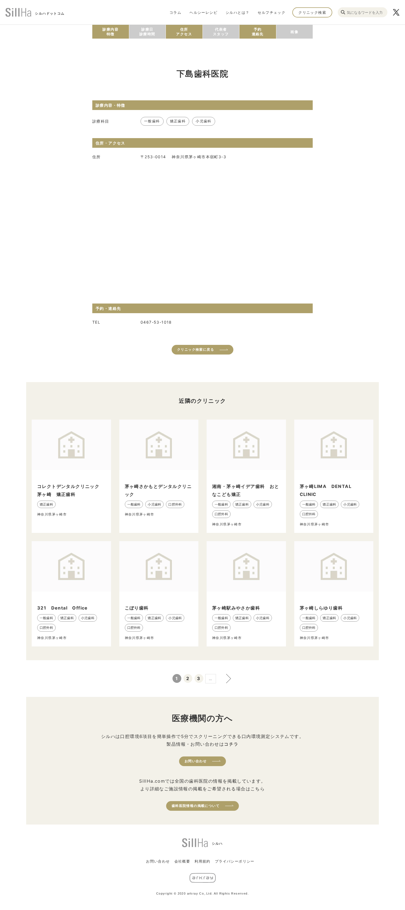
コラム (175, 12)
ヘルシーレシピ (203, 12)
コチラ (231, 744)
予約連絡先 (258, 31)
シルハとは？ (237, 12)
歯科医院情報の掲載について (196, 806)
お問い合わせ (196, 761)
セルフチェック (271, 12)
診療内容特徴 (110, 31)
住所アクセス (184, 31)
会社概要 (182, 861)
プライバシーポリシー (235, 861)
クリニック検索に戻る (195, 349)
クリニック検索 (312, 12)
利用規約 (202, 861)
